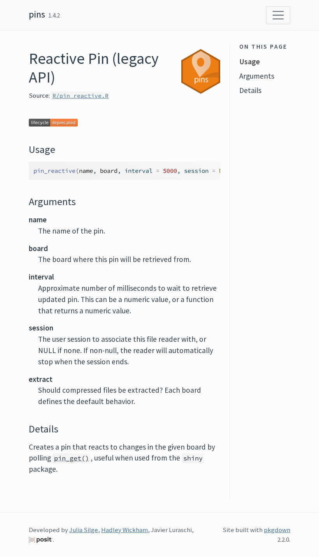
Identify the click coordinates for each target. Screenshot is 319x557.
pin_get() (71, 458)
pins (37, 14)
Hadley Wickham (124, 529)
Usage (249, 61)
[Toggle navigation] (278, 15)
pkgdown (277, 529)
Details (250, 90)
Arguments (256, 76)
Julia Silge (83, 529)
